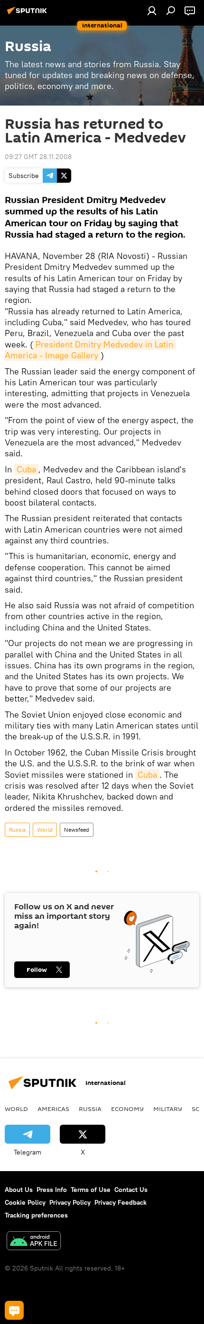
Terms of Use (91, 1189)
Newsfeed (76, 829)
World (45, 829)
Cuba (26, 469)
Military (167, 1108)
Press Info (52, 1189)
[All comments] (14, 1310)
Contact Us (131, 1189)
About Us (19, 1189)
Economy (127, 1108)
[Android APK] (33, 1242)
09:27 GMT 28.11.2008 (38, 156)
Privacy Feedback (120, 1202)
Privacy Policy (70, 1202)
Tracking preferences (36, 1215)
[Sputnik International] (28, 14)
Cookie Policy (25, 1202)
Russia (17, 829)
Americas (53, 1108)
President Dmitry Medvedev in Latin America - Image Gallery (90, 350)
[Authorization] (151, 10)
